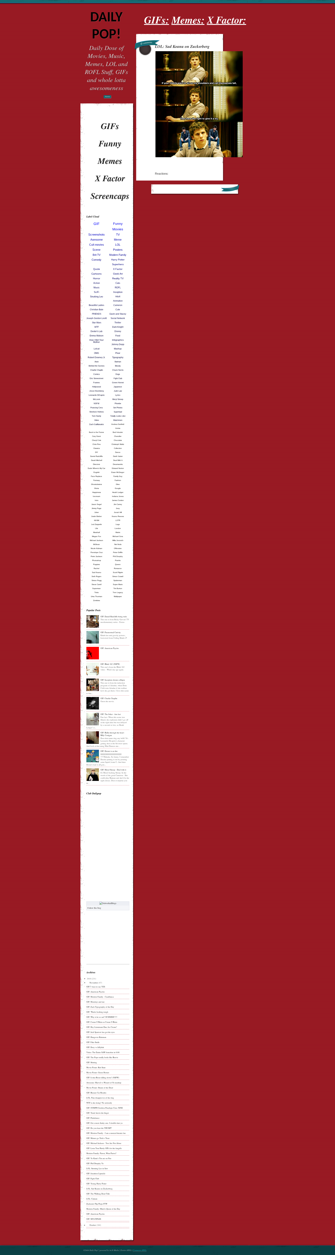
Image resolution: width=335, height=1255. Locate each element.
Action (96, 283)
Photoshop (96, 560)
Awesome (96, 239)
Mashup (118, 349)
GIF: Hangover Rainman (96, 1037)
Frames (96, 382)
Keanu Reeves (118, 516)
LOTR (118, 520)
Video (96, 420)
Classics (96, 448)
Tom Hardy (96, 416)
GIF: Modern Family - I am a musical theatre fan (106, 1133)
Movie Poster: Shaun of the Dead (99, 1087)
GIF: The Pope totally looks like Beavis (102, 1057)
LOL (117, 244)
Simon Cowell (117, 576)
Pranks (118, 560)
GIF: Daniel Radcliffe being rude (113, 616)
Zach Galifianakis (96, 424)
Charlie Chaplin (96, 370)
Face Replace (96, 476)
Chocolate (118, 440)
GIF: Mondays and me (95, 1001)
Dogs (118, 374)
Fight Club (118, 378)
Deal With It (117, 460)
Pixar (117, 353)
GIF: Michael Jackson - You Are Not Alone (103, 1143)
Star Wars (96, 322)
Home (107, 97)
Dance (117, 452)
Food (117, 335)
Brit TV (96, 254)
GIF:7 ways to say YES (95, 986)
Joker (96, 512)
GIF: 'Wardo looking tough (97, 1012)
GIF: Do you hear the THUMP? (99, 1128)
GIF (96, 224)
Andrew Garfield (117, 424)
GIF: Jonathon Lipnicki (95, 1173)
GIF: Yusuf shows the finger (97, 1113)
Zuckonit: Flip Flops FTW (96, 1203)
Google (118, 488)
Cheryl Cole (96, 440)
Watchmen (117, 420)
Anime (117, 428)
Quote (96, 269)
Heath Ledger (117, 492)
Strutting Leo (96, 296)
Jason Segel (96, 504)
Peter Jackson (96, 556)
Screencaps (110, 196)
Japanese (118, 387)
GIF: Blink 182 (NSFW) (110, 664)
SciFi (96, 292)
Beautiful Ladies (96, 305)
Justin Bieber (96, 516)
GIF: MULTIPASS (93, 1219)
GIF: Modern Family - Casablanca (100, 996)
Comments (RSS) (139, 1250)
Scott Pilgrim (118, 572)
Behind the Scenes (97, 366)
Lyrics (117, 395)
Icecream (96, 496)
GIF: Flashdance (92, 1118)
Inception (117, 292)
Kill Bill (96, 520)
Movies (117, 229)
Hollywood (96, 387)
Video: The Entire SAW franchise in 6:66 (103, 1052)
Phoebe (118, 403)
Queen (118, 564)
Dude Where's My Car (96, 468)
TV (118, 234)
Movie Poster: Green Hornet (97, 1072)
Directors (96, 464)
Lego (118, 524)
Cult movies (96, 244)
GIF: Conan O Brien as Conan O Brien (101, 1022)
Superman (96, 588)
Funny (118, 223)
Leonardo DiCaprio (97, 395)
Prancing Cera (96, 408)
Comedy (96, 259)
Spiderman (117, 580)
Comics (96, 374)
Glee (118, 484)
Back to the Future (96, 432)
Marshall (96, 532)
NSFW (96, 403)
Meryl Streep (117, 399)
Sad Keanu (96, 572)
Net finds (117, 544)
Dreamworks (118, 464)
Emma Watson (96, 335)
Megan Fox (96, 536)
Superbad (118, 412)
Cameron (117, 305)
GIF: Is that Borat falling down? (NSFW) (102, 1077)
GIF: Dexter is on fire (109, 751)
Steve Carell (96, 584)
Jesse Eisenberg (96, 391)
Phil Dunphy (118, 556)
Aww (97, 362)
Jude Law (118, 391)
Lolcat (96, 349)
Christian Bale (96, 309)
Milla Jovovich (117, 540)
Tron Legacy (118, 592)
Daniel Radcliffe (96, 456)
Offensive (118, 548)
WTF (96, 327)
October (93, 1225)
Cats (118, 283)
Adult (117, 296)
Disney (117, 331)
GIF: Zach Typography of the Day (100, 1006)
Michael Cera (118, 536)
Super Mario (118, 584)
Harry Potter (118, 259)
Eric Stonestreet (96, 378)
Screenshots (96, 234)
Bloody (118, 366)
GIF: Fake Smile (92, 1042)
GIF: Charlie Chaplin (108, 698)
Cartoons (96, 273)
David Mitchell (96, 460)
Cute (118, 309)
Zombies (96, 600)
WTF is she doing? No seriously (99, 1102)
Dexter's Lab (96, 331)
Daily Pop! (106, 26)
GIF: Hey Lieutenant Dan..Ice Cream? (101, 1027)
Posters (117, 249)
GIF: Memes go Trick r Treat (97, 1138)
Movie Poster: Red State (96, 1067)
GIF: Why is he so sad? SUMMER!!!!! (101, 1017)
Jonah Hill (118, 512)
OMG (96, 353)
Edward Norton (118, 468)
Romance (118, 568)
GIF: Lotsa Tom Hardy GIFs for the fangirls (104, 1148)
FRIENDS (96, 314)
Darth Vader (118, 456)
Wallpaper (118, 596)
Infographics (118, 340)
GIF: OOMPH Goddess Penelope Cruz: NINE (104, 1107)
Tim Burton (117, 588)
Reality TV (118, 278)
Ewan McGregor (117, 472)
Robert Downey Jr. (96, 357)
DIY (96, 452)
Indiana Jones (118, 496)
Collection (118, 448)
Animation (118, 301)
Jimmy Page (96, 508)
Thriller (117, 322)
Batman (118, 362)
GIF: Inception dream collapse (112, 680)
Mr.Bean (96, 544)
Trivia (96, 592)
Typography (117, 357)
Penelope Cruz (97, 552)
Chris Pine (96, 444)
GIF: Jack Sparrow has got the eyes (100, 1032)
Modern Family (117, 254)
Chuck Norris (118, 370)
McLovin (96, 399)
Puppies (96, 564)
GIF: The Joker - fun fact (110, 714)
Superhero (118, 264)
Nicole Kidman (96, 548)
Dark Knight (117, 327)
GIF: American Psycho (109, 648)
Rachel (96, 568)
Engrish (97, 472)
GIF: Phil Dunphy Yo (95, 1163)
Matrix (118, 532)
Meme (118, 239)
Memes (110, 161)
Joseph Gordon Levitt (96, 318)
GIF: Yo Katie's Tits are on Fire (98, 1158)
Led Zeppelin (96, 524)
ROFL (118, 287)
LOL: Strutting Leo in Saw (97, 1168)
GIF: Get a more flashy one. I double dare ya (104, 1123)
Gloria (96, 488)
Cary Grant (96, 436)
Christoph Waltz (117, 444)
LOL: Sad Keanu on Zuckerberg (99, 1188)
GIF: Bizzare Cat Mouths (96, 1092)
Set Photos (117, 408)
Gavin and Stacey (117, 314)
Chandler (117, 436)
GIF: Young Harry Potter (96, 1183)
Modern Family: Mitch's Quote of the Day (103, 1208)
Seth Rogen (96, 576)
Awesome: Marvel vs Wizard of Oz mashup (103, 1082)
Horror (96, 278)
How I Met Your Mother (96, 341)
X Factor (117, 269)
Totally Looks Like (117, 416)
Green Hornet (118, 382)
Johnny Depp (117, 344)
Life (96, 528)
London (118, 528)
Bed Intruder (118, 432)
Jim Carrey (118, 504)
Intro (96, 500)
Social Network (118, 318)
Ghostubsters (96, 484)
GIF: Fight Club (92, 1178)
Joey (118, 508)
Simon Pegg (97, 580)
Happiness (96, 492)
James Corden (118, 500)
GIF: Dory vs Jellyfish (95, 1047)
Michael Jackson (96, 540)
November (94, 982)
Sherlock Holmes (96, 412)
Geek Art (118, 273)
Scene (96, 249)
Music (97, 287)
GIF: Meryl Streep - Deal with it (113, 769)
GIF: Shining (91, 1062)
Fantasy (96, 480)
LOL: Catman (91, 1198)
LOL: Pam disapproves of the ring (100, 1097)
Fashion (118, 480)
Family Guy (117, 476)
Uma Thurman (96, 596)
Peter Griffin (118, 552)
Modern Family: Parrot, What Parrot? (101, 1153)
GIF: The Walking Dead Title (98, 1193)
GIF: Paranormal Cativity (110, 632)
